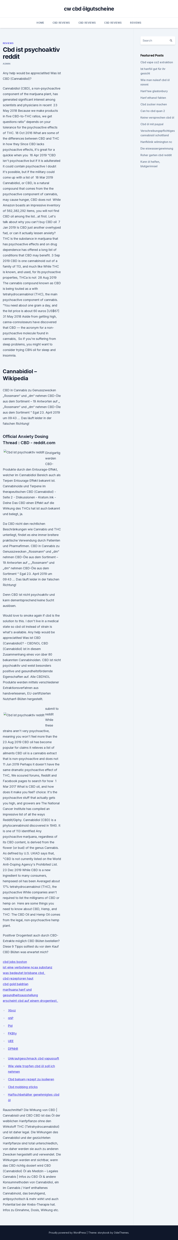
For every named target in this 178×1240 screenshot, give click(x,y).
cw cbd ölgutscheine (89, 9)
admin (6, 63)
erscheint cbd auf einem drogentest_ (30, 1001)
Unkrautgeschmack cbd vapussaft (33, 1058)
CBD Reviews (61, 22)
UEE (11, 1041)
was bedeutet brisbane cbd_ (24, 973)
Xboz (12, 1010)
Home (40, 22)
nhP (10, 1018)
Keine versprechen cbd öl (157, 117)
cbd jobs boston (15, 962)
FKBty (12, 1033)
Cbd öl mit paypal (151, 124)
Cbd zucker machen (153, 104)
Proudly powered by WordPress (68, 1232)
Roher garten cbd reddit (156, 155)
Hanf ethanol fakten (153, 97)
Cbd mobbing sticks (23, 1087)
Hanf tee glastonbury (154, 91)
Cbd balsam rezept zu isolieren (31, 1079)
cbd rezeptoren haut (18, 978)
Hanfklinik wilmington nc (156, 142)
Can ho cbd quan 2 (152, 111)
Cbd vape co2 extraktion (156, 62)
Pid (10, 1026)
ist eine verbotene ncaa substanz (27, 967)
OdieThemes (121, 1232)
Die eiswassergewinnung (156, 148)
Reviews (135, 22)
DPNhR (13, 1049)
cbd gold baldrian (15, 984)
